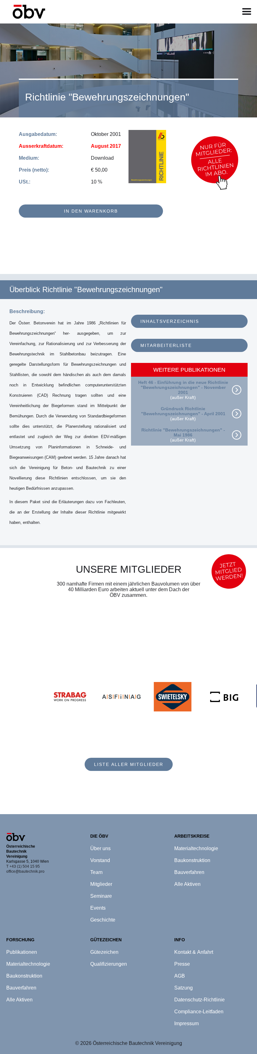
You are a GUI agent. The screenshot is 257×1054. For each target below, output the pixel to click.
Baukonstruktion (24, 976)
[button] (247, 11)
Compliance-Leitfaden (198, 1011)
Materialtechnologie (28, 964)
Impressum (186, 1023)
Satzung (183, 987)
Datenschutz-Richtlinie (199, 999)
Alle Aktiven (19, 999)
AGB (179, 976)
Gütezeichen (104, 952)
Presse (182, 964)
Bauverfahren (21, 987)
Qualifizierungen (108, 964)
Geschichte (102, 919)
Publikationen (21, 952)
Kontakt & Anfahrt (193, 952)
